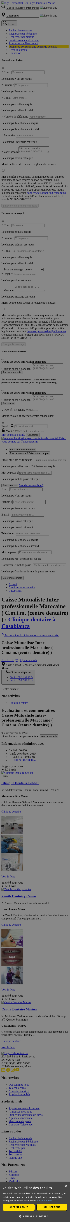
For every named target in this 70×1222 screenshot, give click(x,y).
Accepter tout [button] (19, 1207)
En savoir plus (44, 1200)
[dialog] (35, 1202)
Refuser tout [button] (51, 1207)
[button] (35, 1216)
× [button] (66, 1186)
